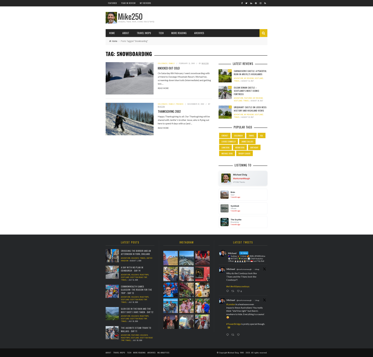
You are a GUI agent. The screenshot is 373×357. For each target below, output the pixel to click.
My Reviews (145, 3)
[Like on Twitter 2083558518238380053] (239, 335)
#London (230, 304)
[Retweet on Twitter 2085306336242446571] (233, 291)
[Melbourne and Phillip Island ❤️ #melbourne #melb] (186, 321)
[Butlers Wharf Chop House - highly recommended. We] (186, 274)
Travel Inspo (144, 33)
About (125, 33)
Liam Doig (225, 147)
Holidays (135, 258)
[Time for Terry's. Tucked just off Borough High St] (186, 290)
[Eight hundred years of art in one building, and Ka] (202, 274)
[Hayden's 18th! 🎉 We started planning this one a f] (202, 290)
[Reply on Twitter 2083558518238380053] (228, 335)
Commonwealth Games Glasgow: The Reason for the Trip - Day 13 (136, 290)
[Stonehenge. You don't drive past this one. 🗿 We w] (170, 258)
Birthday (254, 147)
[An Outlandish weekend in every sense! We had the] (170, 321)
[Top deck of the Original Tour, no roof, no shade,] (170, 274)
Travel (237, 81)
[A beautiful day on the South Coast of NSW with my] (170, 305)
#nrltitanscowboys (240, 286)
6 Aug (257, 269)
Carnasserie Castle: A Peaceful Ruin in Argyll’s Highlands (250, 72)
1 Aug (257, 300)
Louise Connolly (228, 141)
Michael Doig (227, 153)
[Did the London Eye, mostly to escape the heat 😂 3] (186, 258)
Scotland (259, 78)
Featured (112, 3)
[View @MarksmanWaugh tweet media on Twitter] (229, 327)
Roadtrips (144, 275)
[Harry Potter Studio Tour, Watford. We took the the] (202, 258)
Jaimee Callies (247, 141)
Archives (199, 33)
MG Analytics (163, 352)
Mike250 (205, 63)
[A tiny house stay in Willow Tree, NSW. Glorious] (202, 321)
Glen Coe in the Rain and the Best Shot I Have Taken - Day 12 (137, 310)
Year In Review (128, 3)
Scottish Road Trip (138, 277)
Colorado (163, 63)
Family (172, 63)
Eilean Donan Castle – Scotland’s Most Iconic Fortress (246, 91)
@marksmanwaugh (244, 269)
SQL (261, 135)
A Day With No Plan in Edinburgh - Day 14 (132, 269)
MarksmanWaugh (241, 178)
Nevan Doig (239, 147)
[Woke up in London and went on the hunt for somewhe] (170, 290)
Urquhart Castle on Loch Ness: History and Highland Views (250, 109)
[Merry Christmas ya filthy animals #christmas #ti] (186, 305)
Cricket (224, 135)
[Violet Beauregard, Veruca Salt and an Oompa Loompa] (202, 305)
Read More (163, 88)
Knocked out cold (169, 68)
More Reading (179, 33)
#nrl (228, 286)
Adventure (238, 78)
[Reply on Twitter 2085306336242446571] (228, 291)
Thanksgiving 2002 (169, 111)
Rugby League (244, 153)
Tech (161, 33)
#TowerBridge (233, 323)
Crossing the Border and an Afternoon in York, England (136, 252)
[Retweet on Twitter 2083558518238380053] (233, 335)
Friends (179, 104)
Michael (231, 269)
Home (112, 33)
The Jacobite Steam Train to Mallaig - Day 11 (136, 329)
